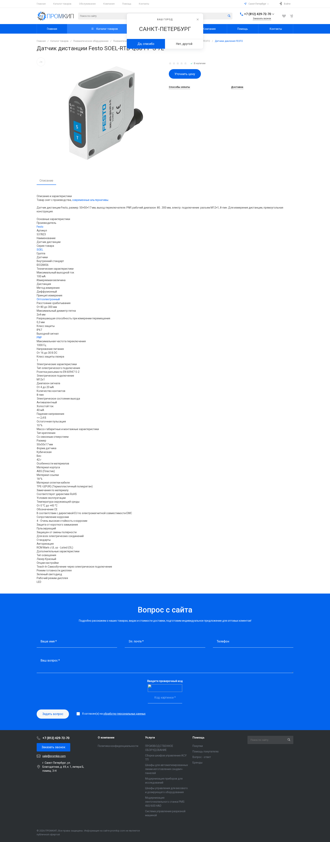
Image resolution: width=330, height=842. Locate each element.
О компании (106, 737)
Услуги (150, 737)
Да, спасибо (146, 44)
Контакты (144, 3)
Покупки (197, 745)
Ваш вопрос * (50, 660)
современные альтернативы (90, 199)
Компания (109, 3)
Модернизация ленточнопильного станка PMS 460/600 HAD (164, 801)
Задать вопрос (52, 714)
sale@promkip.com (54, 756)
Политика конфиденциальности (118, 745)
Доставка (237, 87)
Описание (46, 180)
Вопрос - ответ (201, 757)
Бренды (197, 762)
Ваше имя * (48, 641)
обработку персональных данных (124, 713)
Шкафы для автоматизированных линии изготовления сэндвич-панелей (166, 769)
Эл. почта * (136, 641)
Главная (41, 3)
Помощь (126, 3)
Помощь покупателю (205, 751)
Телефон (223, 641)
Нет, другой (184, 44)
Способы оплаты (179, 87)
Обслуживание (87, 3)
